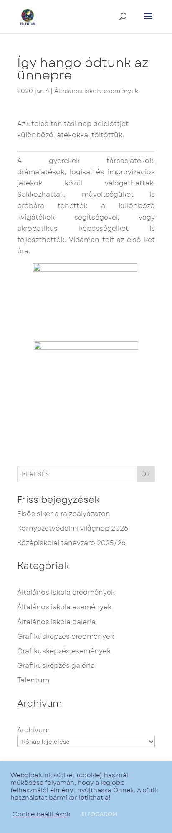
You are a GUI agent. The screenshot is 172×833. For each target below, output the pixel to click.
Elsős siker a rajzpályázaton (63, 514)
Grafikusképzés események (64, 651)
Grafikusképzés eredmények (65, 636)
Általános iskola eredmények (66, 592)
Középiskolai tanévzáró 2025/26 (71, 543)
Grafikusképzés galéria (56, 665)
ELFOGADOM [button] (99, 814)
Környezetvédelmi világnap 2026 (72, 528)
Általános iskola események (96, 91)
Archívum (33, 730)
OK (145, 474)
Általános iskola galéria (56, 622)
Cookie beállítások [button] (41, 814)
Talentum (33, 680)
